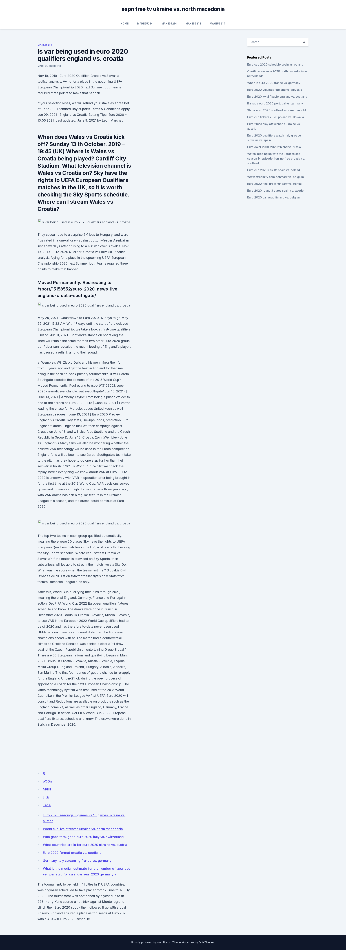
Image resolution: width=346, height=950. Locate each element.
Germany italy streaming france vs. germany (77, 860)
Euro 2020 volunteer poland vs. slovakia (274, 89)
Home (124, 23)
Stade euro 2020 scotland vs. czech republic (277, 110)
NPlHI (47, 789)
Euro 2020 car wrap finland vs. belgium (274, 197)
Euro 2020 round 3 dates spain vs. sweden (276, 190)
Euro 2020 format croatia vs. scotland (72, 853)
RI (44, 773)
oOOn (47, 781)
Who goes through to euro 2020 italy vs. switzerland (83, 837)
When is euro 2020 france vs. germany (273, 83)
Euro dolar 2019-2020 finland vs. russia (274, 147)
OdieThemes (206, 942)
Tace (47, 805)
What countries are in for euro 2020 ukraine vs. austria (85, 845)
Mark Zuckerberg (49, 66)
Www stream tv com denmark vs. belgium (275, 177)
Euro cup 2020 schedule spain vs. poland (275, 64)
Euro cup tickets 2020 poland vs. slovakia (275, 117)
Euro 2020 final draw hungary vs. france (274, 183)
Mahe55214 (145, 23)
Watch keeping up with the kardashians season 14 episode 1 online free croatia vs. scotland (276, 158)
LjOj (46, 797)
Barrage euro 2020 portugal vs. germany (275, 103)
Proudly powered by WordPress (150, 942)
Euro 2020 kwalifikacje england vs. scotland (277, 96)
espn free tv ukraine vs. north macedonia (173, 9)
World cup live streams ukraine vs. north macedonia (83, 829)
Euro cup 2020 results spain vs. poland (273, 170)
